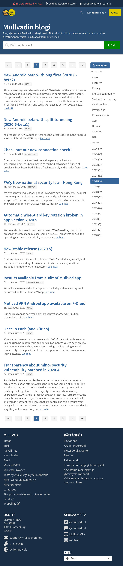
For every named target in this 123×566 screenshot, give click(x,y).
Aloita (114, 12)
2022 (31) (97, 170)
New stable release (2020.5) (28, 248)
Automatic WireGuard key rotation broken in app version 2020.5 (43, 217)
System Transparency (104, 99)
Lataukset (10, 489)
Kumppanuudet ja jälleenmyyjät (84, 465)
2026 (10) (97, 148)
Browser (97, 126)
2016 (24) (97, 202)
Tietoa (7, 441)
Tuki (6, 445)
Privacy (31, 187)
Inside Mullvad (100, 104)
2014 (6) (96, 213)
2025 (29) (97, 154)
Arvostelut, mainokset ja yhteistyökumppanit (79, 472)
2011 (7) (96, 229)
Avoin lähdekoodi (75, 445)
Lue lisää (8, 108)
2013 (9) (96, 219)
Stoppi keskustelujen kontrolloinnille (27, 494)
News (27, 84)
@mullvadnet (77, 522)
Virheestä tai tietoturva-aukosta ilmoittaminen (83, 480)
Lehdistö (9, 499)
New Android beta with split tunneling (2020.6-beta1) (38, 122)
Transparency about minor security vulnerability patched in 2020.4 (35, 367)
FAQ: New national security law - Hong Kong (43, 182)
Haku (112, 45)
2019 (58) (97, 186)
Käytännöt (70, 441)
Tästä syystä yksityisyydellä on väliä (26, 475)
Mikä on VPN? (12, 484)
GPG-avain (16, 544)
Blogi (7, 460)
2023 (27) (97, 164)
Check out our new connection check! (38, 149)
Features (97, 83)
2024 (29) (97, 159)
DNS (94, 137)
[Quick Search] (81, 12)
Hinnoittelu (11, 455)
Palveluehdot (72, 460)
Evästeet (69, 455)
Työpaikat (10, 503)
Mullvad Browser (14, 470)
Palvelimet (10, 450)
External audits (35, 282)
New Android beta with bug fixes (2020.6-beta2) (40, 77)
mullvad (74, 540)
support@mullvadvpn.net (26, 537)
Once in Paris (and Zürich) (26, 328)
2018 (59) (97, 192)
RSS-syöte (101, 65)
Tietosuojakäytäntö (76, 450)
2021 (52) (97, 175)
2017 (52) (97, 197)
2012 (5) (96, 224)
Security (96, 131)
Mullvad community (103, 93)
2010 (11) (97, 235)
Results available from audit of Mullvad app (42, 278)
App (94, 120)
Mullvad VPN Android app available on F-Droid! (45, 303)
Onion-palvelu (18, 549)
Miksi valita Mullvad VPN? (20, 479)
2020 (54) (97, 181)
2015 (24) (97, 208)
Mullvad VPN (12, 465)
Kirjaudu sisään (96, 12)
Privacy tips (30, 154)
